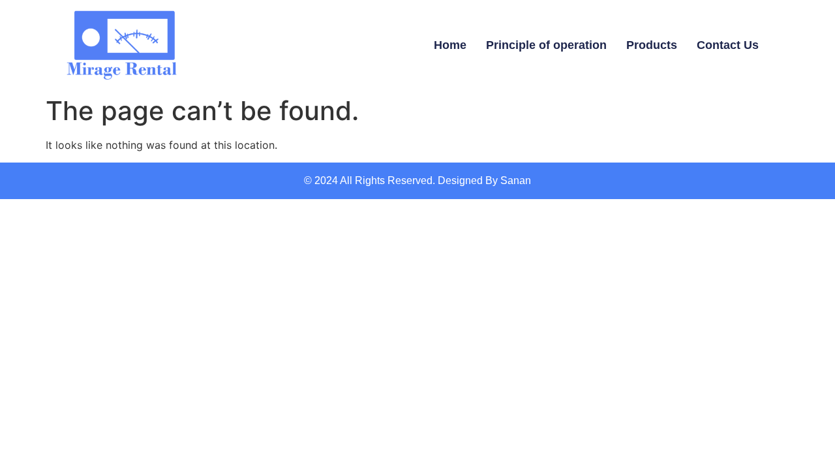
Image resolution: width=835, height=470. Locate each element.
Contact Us (728, 45)
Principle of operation (546, 45)
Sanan (515, 180)
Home (450, 45)
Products (651, 45)
